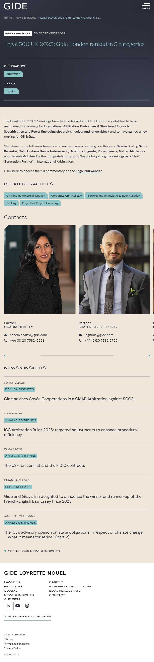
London (11, 91)
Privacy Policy (12, 648)
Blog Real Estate (65, 590)
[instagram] (27, 606)
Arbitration (13, 74)
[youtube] (17, 606)
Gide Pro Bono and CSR (70, 586)
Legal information (14, 634)
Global (10, 590)
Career (56, 582)
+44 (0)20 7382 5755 (101, 340)
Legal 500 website (89, 171)
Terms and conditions (17, 643)
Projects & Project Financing (40, 203)
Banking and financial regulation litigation (114, 195)
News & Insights (26, 17)
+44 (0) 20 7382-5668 (27, 340)
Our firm (12, 599)
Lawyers (12, 582)
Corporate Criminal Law (66, 195)
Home (8, 17)
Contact (57, 595)
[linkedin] (8, 606)
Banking (11, 203)
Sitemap (9, 639)
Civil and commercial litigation (25, 195)
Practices (13, 586)
